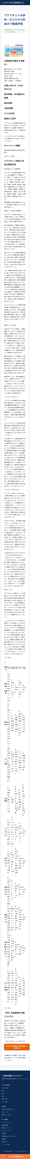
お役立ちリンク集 (6, 1115)
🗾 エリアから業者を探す (15, 1156)
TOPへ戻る (7, 657)
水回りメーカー (5, 1112)
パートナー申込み (6, 1144)
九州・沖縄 (4, 1102)
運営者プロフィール (6, 1128)
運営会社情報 (5, 1125)
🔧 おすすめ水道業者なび (12, 2)
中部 (3, 1093)
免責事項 (4, 1139)
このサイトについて (6, 1122)
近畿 (3, 1096)
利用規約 (4, 1133)
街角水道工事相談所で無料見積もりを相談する (17, 1047)
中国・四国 (4, 1099)
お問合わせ (4, 1141)
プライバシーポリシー (7, 1130)
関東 (3, 1090)
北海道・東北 (5, 1088)
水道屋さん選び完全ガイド (8, 1109)
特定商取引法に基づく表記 (8, 1136)
